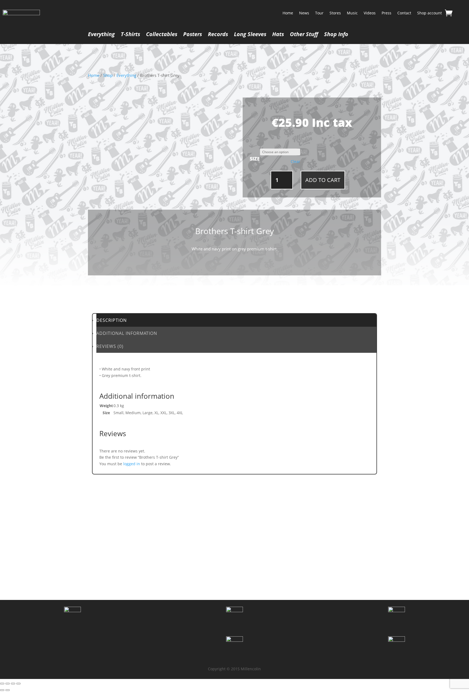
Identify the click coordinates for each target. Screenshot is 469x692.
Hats (278, 35)
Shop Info (336, 35)
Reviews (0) (109, 346)
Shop (108, 75)
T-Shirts (130, 35)
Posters (192, 35)
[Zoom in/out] (2, 683)
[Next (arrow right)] (7, 690)
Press (386, 12)
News (304, 12)
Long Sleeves (250, 35)
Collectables (161, 35)
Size (255, 158)
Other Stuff (304, 35)
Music (352, 12)
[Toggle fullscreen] (7, 683)
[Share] (13, 683)
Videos (370, 12)
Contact (404, 12)
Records (218, 35)
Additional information (126, 333)
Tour (319, 12)
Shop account (429, 12)
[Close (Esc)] (18, 683)
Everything (101, 35)
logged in (131, 463)
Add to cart (322, 180)
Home (288, 12)
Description (111, 320)
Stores (335, 12)
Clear (295, 161)
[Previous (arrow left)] (2, 690)
